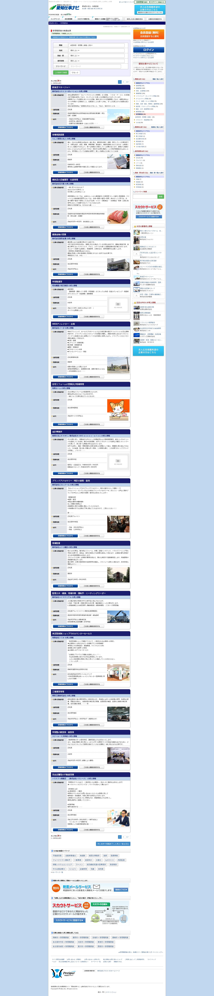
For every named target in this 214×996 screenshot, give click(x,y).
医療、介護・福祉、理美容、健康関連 (147, 104)
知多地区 (138, 144)
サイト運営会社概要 (58, 959)
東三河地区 (139, 136)
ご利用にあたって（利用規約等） (135, 959)
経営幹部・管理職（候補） (143, 117)
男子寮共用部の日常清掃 (148, 261)
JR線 (137, 179)
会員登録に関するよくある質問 (144, 42)
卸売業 (100, 869)
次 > (127, 82)
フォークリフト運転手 (61, 860)
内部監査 (121, 860)
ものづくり (109, 860)
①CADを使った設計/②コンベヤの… (150, 254)
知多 (92, 8)
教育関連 (138, 111)
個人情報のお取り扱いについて (112, 959)
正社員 (138, 157)
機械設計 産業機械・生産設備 (150, 334)
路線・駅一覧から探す (157, 172)
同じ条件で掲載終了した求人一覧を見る (113, 844)
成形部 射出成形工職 (147, 307)
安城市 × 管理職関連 (100, 937)
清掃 (105, 856)
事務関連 (138, 93)
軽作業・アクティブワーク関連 (145, 106)
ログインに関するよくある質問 (144, 57)
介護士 (98, 860)
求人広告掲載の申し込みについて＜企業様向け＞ (74, 961)
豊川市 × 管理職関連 (86, 946)
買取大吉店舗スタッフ (147, 288)
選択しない (74, 50)
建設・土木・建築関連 (143, 109)
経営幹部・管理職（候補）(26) (80, 45)
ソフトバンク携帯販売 (147, 322)
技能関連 (138, 88)
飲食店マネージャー (146, 276)
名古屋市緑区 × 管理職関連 (63, 946)
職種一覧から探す (158, 79)
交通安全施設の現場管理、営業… (151, 282)
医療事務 (114, 856)
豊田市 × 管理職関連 (81, 937)
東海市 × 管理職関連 (106, 942)
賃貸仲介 (88, 860)
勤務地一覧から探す (157, 127)
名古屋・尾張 (86, 8)
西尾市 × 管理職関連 (106, 946)
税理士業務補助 (145, 313)
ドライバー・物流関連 (143, 120)
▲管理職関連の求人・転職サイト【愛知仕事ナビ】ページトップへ (140, 952)
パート (138, 163)
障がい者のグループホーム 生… (151, 231)
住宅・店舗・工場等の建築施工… (151, 294)
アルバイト (139, 160)
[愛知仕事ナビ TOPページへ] (64, 8)
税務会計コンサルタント (148, 247)
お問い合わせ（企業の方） (92, 959)
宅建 (92, 869)
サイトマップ (152, 959)
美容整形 (113, 864)
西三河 (96, 8)
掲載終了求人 (118, 961)
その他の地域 (140, 146)
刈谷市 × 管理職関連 (86, 942)
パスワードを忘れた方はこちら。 (145, 55)
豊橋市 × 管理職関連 (120, 937)
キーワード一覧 (58, 872)
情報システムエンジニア (62, 864)
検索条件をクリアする (143, 83)
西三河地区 (139, 133)
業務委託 (138, 168)
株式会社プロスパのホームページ (108, 971)
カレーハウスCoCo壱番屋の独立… (151, 267)
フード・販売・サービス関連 (145, 101)
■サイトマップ (129, 2)
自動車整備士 (71, 856)
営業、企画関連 (141, 91)
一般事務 (77, 860)
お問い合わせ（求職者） (74, 959)
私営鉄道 (138, 184)
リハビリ (72, 869)
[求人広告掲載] (149, 9)
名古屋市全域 (140, 139)
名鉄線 (138, 182)
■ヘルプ (121, 2)
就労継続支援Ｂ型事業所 (96, 864)
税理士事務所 (94, 856)
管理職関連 (139, 114)
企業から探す (107, 961)
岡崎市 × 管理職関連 (61, 937)
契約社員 (138, 165)
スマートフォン (111, 992)
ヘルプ (54, 961)
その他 (138, 122)
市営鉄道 (138, 187)
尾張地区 (138, 141)
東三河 (100, 8)
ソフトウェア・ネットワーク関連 (146, 96)
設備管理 (83, 869)
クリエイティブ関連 (142, 98)
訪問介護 (143, 237)
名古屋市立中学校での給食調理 (150, 328)
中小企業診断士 (59, 869)
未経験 (82, 856)
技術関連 (138, 85)
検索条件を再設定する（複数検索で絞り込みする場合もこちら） (74, 37)
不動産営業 (57, 856)
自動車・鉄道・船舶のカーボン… (151, 340)
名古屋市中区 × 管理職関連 (63, 942)
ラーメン (79, 864)
